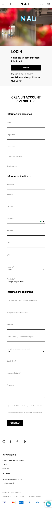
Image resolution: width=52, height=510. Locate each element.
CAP (8, 255)
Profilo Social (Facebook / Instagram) (20, 337)
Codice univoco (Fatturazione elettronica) (22, 300)
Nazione (10, 267)
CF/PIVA (10, 206)
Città (8, 243)
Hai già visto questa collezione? (18, 349)
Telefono (10, 218)
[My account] (42, 4)
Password (10, 147)
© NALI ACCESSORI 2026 (12, 492)
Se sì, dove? (11, 361)
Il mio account (8, 483)
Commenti (10, 385)
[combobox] (26, 233)
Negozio (10, 194)
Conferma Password (14, 156)
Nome (9, 122)
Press (5, 464)
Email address (12, 166)
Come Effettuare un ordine (13, 461)
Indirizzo (10, 231)
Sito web (10, 324)
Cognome (10, 135)
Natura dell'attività (13, 373)
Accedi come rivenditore (12, 479)
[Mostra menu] (3, 4)
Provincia (10, 279)
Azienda (10, 185)
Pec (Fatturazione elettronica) (17, 312)
